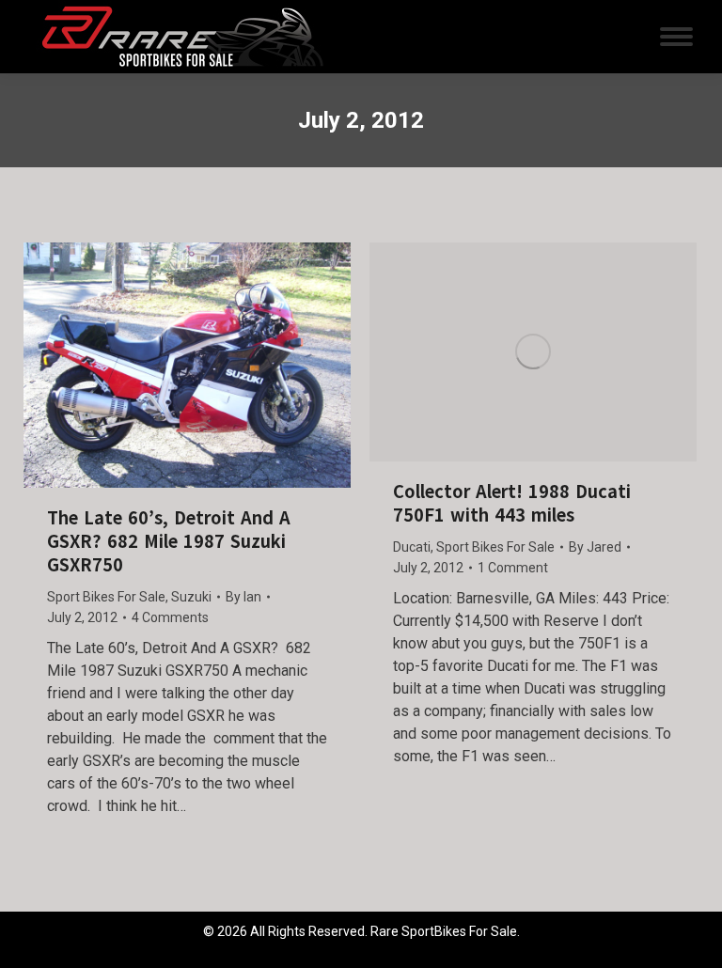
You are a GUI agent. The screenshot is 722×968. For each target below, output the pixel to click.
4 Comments (170, 617)
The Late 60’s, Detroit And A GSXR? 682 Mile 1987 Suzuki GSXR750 (168, 542)
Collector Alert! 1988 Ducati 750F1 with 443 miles (512, 503)
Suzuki (191, 596)
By (243, 596)
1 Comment (513, 567)
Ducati (412, 546)
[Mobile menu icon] (676, 36)
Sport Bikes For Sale (106, 596)
